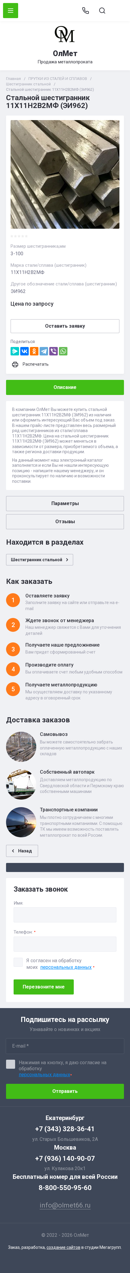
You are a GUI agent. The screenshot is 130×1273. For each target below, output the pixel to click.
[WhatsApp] (63, 351)
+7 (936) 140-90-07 (65, 1158)
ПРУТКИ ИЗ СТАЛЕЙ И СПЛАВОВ (57, 78)
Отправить (65, 1091)
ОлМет (65, 53)
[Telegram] (44, 351)
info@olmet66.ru (118, 11)
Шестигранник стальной (28, 84)
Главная (13, 78)
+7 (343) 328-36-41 (65, 1129)
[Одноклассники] (34, 351)
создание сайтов (63, 1247)
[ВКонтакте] (24, 351)
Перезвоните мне (44, 987)
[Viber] (53, 351)
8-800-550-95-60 (65, 1188)
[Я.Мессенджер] (15, 351)
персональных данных (66, 967)
